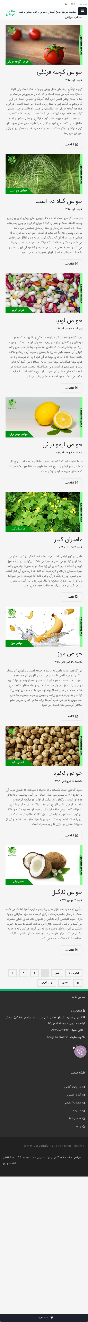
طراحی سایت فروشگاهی (66, 1157)
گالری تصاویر (73, 1094)
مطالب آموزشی (72, 1102)
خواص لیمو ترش (62, 445)
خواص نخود (67, 773)
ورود (78, 1126)
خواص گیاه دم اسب (58, 202)
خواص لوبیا (68, 321)
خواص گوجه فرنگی (59, 73)
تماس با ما (75, 1118)
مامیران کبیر (68, 540)
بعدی (65, 983)
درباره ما (76, 1110)
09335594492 (60, 1030)
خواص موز (70, 654)
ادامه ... (69, 144)
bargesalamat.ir (57, 1037)
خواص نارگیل (67, 893)
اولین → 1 (74, 973)
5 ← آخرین (47, 983)
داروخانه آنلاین (72, 1087)
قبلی (57, 973)
